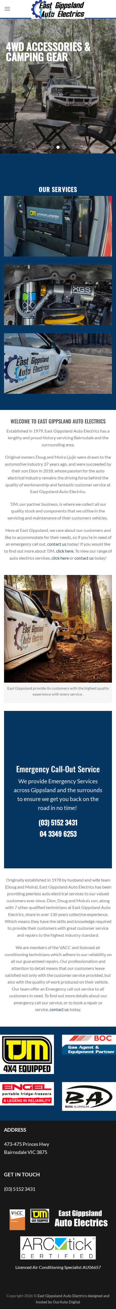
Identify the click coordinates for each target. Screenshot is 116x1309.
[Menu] (7, 8)
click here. (65, 550)
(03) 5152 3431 (58, 822)
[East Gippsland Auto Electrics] (58, 9)
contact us (56, 543)
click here (60, 557)
